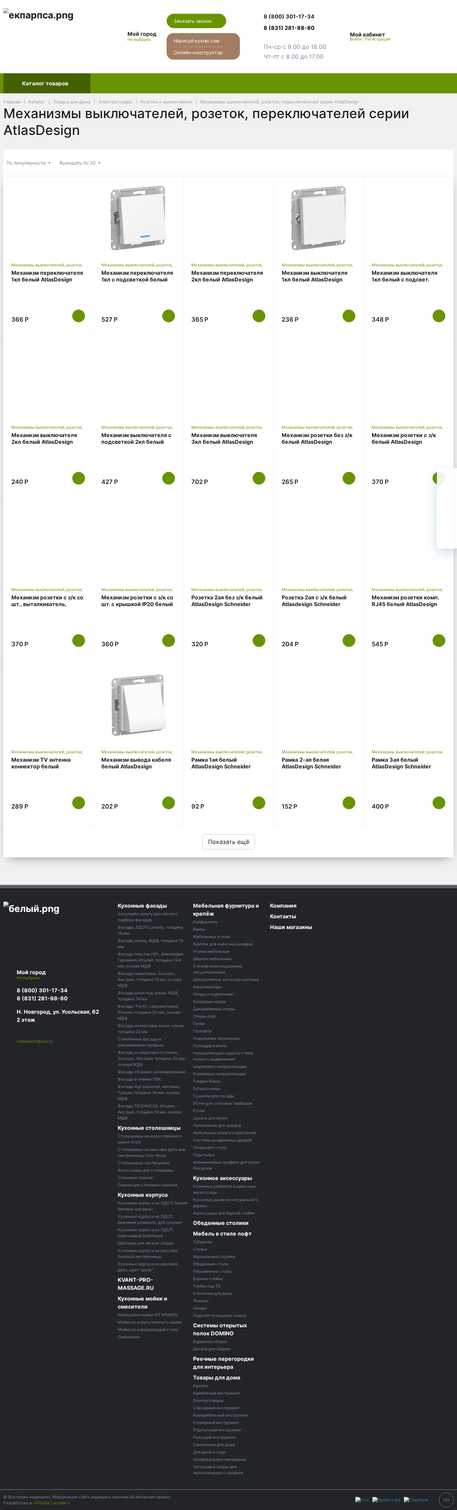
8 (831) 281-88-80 (42, 998)
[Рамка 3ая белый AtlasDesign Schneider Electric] (408, 705)
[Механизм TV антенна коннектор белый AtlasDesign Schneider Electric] (48, 705)
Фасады (107, 83)
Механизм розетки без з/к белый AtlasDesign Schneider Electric (317, 442)
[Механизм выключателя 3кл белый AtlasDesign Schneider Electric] (228, 380)
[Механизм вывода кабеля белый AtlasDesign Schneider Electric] (138, 705)
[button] (295, 17)
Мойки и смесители (278, 83)
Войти (355, 38)
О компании (369, 83)
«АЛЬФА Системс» (51, 1502)
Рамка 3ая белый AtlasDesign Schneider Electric (401, 766)
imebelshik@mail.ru (35, 1041)
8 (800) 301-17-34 (42, 990)
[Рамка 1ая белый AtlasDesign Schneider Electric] (228, 705)
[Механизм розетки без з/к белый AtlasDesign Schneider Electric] (318, 380)
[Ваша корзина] (442, 36)
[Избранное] (411, 36)
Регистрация (377, 38)
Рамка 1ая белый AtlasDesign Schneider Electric (221, 766)
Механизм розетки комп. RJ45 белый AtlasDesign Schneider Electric (405, 604)
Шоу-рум (329, 83)
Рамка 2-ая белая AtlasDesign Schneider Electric (311, 766)
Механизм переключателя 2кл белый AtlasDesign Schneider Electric (227, 279)
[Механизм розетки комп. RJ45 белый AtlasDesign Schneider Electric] (408, 543)
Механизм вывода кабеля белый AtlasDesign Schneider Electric (136, 766)
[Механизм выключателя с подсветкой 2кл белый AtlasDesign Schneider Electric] (138, 380)
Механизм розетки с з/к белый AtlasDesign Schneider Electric (404, 442)
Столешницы (146, 83)
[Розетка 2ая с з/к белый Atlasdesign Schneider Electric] (318, 543)
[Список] (411, 163)
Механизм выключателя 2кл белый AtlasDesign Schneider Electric (44, 442)
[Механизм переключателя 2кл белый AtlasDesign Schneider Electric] (228, 218)
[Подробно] (445, 163)
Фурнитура (225, 83)
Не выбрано (139, 39)
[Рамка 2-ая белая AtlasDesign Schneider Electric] (318, 705)
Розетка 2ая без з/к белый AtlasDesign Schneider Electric (227, 604)
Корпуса (187, 83)
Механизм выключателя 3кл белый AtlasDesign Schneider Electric (224, 442)
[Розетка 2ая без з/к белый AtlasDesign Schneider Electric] (228, 543)
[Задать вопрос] (447, 538)
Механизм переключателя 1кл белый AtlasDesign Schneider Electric (47, 279)
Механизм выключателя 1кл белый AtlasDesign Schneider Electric (314, 279)
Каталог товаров (45, 83)
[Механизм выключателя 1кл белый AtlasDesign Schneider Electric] (318, 218)
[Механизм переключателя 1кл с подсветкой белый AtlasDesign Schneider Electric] (138, 218)
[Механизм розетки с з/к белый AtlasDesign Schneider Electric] (408, 380)
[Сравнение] (427, 36)
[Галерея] (428, 163)
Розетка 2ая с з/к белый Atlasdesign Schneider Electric (314, 604)
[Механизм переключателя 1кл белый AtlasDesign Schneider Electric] (48, 218)
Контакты (409, 83)
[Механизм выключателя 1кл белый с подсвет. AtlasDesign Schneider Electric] (408, 218)
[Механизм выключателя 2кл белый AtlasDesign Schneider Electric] (48, 380)
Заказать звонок (193, 21)
